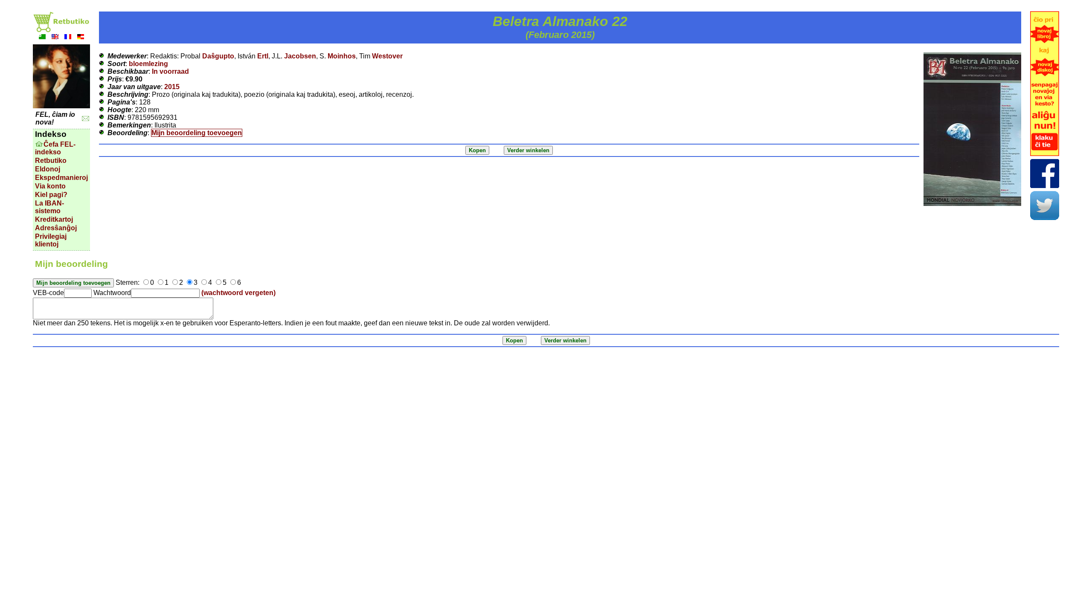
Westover (387, 56)
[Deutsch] (80, 37)
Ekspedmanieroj (61, 177)
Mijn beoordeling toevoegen (196, 132)
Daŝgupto (218, 56)
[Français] (67, 37)
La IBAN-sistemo (49, 207)
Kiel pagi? (51, 194)
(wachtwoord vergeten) (238, 292)
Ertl (262, 56)
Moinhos (342, 56)
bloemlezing (148, 63)
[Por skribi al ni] (85, 118)
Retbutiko (51, 160)
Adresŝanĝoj (56, 228)
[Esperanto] (42, 37)
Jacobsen (300, 56)
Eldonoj (47, 169)
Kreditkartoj (54, 219)
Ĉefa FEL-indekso (55, 148)
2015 (172, 86)
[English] (55, 37)
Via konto (50, 186)
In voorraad (170, 71)
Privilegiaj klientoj (51, 240)
